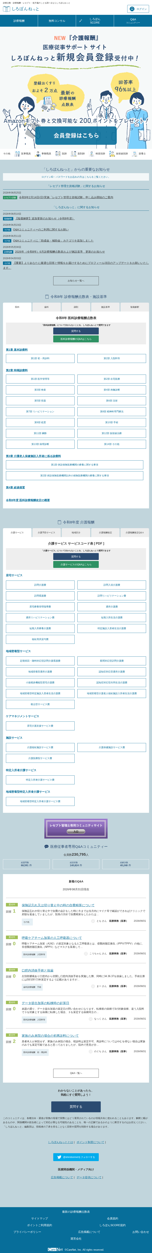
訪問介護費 (40, 585)
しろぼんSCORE (95, 20)
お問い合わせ (140, 1231)
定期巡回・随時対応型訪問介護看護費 (40, 660)
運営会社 (76, 1238)
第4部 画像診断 (112, 389)
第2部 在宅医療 (112, 379)
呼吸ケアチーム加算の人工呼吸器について (52, 938)
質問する (76, 331)
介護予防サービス (46, 532)
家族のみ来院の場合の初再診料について (50, 1035)
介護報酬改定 (105, 532)
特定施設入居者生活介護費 (112, 628)
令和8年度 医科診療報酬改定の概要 (28, 500)
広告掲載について (62, 1177)
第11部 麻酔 (40, 433)
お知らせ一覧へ (76, 280)
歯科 (46, 307)
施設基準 (105, 307)
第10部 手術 (111, 422)
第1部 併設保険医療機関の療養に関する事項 (74, 464)
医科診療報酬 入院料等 (34, 954)
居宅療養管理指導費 (40, 606)
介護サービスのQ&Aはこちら (76, 564)
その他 (27, 922)
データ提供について (89, 1177)
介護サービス (17, 532)
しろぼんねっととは (60, 1142)
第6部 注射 (112, 400)
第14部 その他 (111, 444)
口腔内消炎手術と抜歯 (37, 970)
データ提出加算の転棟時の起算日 (45, 1003)
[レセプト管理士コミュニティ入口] (76, 828)
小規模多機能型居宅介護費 (40, 682)
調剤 (76, 307)
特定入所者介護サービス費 (40, 779)
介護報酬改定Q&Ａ (135, 532)
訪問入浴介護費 (112, 585)
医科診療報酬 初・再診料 (35, 1052)
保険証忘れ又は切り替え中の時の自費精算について (58, 905)
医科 (17, 307)
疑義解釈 (134, 307)
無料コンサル (57, 20)
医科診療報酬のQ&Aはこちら (76, 339)
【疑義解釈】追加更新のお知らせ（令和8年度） (45, 218)
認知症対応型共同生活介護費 (111, 682)
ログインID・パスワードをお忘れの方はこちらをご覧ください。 (76, 177)
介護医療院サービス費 (40, 758)
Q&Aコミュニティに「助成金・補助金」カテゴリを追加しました (53, 240)
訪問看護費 (40, 595)
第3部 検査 (40, 389)
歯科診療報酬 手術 (32, 987)
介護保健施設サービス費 (112, 747)
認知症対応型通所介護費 (112, 671)
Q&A (133, 21)
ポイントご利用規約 (39, 1225)
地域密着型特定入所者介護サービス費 (40, 801)
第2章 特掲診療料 (17, 370)
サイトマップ (39, 1218)
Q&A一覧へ (76, 1073)
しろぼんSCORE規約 (112, 1225)
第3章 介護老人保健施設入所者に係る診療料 (33, 456)
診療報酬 (19, 20)
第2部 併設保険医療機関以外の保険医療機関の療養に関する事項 (74, 475)
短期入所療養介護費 (40, 628)
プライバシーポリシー (27, 1231)
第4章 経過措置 (15, 487)
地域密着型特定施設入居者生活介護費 (40, 693)
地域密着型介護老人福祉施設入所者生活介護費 (112, 693)
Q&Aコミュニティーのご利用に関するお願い (41, 229)
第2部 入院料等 (112, 358)
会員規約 (112, 1218)
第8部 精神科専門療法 (112, 411)
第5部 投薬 (40, 400)
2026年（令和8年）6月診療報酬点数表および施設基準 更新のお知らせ (60, 251)
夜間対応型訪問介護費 (112, 660)
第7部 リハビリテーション (40, 411)
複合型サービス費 (40, 704)
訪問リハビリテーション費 (112, 595)
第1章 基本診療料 (17, 349)
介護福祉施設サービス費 (40, 747)
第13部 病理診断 (40, 444)
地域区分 (76, 532)
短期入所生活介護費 (112, 617)
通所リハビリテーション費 (40, 617)
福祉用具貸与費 (40, 639)
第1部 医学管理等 (40, 379)
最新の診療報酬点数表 (76, 1211)
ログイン (142, 9)
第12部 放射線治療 (112, 433)
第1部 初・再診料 (40, 358)
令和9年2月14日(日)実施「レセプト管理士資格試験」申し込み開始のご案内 (66, 197)
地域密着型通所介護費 (40, 671)
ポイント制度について (90, 1142)
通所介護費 (112, 606)
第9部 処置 (40, 422)
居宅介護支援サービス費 (40, 725)
